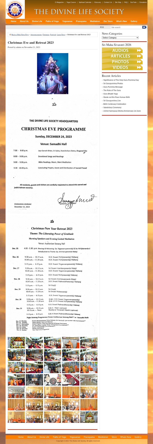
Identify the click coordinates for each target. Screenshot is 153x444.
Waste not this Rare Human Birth (116, 97)
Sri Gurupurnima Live (112, 101)
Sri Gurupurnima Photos (113, 83)
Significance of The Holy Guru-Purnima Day (121, 80)
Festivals (53, 34)
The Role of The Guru (112, 90)
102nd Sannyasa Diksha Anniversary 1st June (122, 111)
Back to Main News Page (20, 34)
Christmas (46, 34)
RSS (102, 27)
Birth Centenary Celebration (114, 104)
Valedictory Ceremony (112, 107)
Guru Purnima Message (113, 87)
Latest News (61, 34)
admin (18, 47)
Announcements (36, 34)
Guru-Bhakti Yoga (110, 94)
